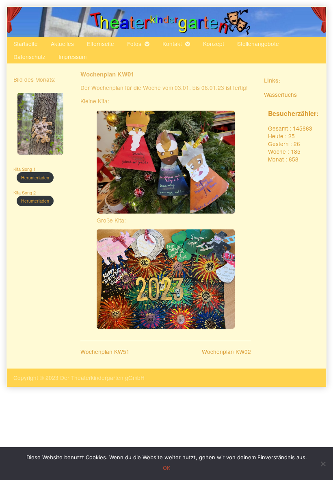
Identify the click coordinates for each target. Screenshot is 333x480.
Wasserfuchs (280, 94)
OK (166, 468)
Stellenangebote (258, 43)
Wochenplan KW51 (105, 351)
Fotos (134, 43)
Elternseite (100, 43)
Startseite (25, 43)
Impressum (72, 56)
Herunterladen (35, 178)
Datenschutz (29, 56)
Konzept (213, 43)
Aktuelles (62, 43)
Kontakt (172, 43)
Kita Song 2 (24, 193)
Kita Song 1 (24, 169)
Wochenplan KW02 (226, 351)
